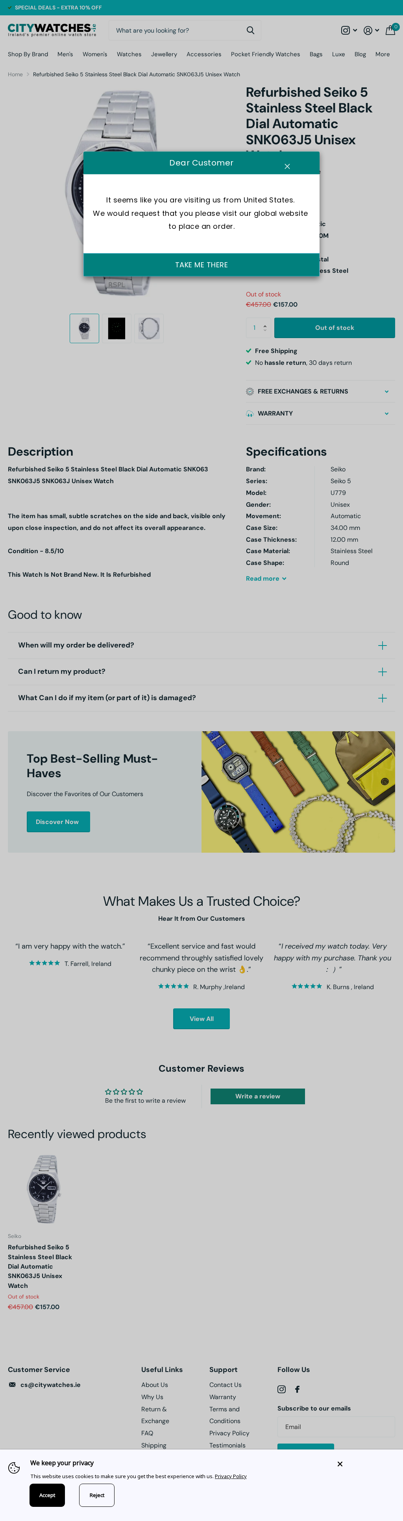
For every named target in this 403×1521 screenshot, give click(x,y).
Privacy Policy (231, 1476)
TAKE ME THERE (201, 265)
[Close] (364, 1463)
